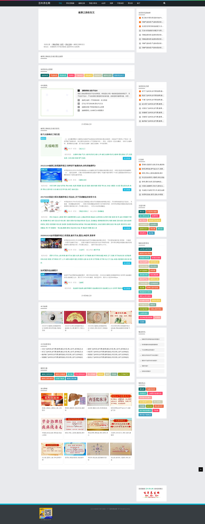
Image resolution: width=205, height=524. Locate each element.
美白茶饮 (153, 266)
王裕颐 (142, 406)
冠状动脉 (120, 221)
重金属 (123, 186)
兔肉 (73, 189)
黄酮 (89, 228)
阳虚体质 (97, 75)
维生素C (63, 221)
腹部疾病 (85, 90)
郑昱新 (80, 259)
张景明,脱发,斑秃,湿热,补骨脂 (152, 194)
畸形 (105, 255)
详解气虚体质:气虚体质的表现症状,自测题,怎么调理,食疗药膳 (163, 22)
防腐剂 (103, 224)
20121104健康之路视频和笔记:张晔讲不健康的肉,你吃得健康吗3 (68, 166)
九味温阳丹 (144, 224)
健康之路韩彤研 (47, 374)
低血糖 (75, 288)
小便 (69, 158)
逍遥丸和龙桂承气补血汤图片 (150, 355)
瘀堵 (126, 259)
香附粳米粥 (144, 275)
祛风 (77, 255)
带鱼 (44, 189)
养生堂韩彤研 (80, 374)
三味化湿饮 (144, 283)
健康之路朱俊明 (47, 378)
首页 (62, 44)
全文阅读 (127, 158)
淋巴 (69, 189)
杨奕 (84, 100)
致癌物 (80, 224)
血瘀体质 (45, 75)
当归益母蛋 (144, 309)
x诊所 (103, 3)
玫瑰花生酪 (156, 258)
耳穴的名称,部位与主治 (94, 103)
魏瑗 (107, 374)
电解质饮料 (151, 389)
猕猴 (114, 221)
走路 (84, 259)
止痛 (60, 255)
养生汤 (142, 212)
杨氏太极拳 (106, 154)
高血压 (55, 217)
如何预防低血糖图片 (49, 270)
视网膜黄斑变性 (103, 221)
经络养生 (143, 233)
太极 (87, 154)
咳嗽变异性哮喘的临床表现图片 (151, 339)
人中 (63, 259)
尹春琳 (156, 410)
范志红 (88, 221)
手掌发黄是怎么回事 (97, 107)
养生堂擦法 (158, 402)
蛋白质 (84, 186)
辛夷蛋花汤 (144, 305)
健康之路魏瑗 (60, 374)
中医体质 (120, 3)
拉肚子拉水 (94, 90)
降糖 (119, 288)
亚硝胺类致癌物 (72, 224)
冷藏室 (112, 186)
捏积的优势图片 (146, 371)
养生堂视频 (70, 3)
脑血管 (85, 228)
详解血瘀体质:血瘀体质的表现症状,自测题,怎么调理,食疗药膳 (163, 35)
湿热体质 (88, 75)
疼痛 (63, 255)
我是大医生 (93, 3)
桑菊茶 (152, 305)
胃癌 (65, 217)
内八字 (107, 259)
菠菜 (113, 217)
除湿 (45, 259)
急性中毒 (113, 224)
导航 (60, 3)
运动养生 (153, 224)
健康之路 (81, 3)
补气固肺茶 (144, 270)
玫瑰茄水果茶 (144, 258)
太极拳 (75, 154)
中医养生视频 (152, 212)
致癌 (53, 221)
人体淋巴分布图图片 (97, 110)
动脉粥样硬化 (72, 217)
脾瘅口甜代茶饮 (152, 287)
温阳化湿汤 (156, 300)
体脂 (115, 259)
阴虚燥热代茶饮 (145, 292)
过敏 (58, 186)
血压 (79, 217)
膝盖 (101, 255)
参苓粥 (152, 270)
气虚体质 (54, 75)
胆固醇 (79, 186)
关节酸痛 (88, 255)
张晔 (54, 186)
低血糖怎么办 (107, 288)
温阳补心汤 (154, 279)
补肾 (51, 186)
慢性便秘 (122, 154)
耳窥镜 (114, 374)
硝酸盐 (43, 228)
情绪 (76, 158)
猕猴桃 (53, 228)
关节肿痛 (96, 259)
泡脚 (111, 3)
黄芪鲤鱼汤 (154, 262)
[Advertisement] (86, 29)
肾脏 (99, 186)
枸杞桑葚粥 (154, 275)
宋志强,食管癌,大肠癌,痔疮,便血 (153, 177)
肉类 (129, 224)
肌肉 (83, 158)
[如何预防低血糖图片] (51, 279)
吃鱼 (66, 189)
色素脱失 (143, 393)
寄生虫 (104, 186)
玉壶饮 (142, 322)
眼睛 (108, 224)
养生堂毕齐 (159, 406)
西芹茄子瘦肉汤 (145, 415)
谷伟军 (114, 288)
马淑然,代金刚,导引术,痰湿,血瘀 (153, 190)
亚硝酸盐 (101, 211)
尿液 (73, 158)
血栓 (121, 217)
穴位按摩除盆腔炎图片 (148, 350)
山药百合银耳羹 (145, 249)
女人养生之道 (144, 216)
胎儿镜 (70, 374)
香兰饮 (149, 406)
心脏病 (60, 217)
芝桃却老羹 (144, 266)
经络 (42, 259)
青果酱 (157, 317)
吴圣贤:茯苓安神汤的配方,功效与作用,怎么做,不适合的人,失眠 (164, 26)
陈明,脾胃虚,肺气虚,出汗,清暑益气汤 (155, 169)
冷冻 (54, 189)
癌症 (51, 217)
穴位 (84, 103)
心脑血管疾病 (86, 217)
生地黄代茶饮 (144, 300)
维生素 (58, 224)
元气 (127, 154)
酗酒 (64, 228)
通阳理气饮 (144, 279)
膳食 (68, 228)
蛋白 (76, 189)
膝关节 (82, 255)
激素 (92, 186)
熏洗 (76, 259)
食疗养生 (143, 220)
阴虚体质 (63, 75)
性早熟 (62, 186)
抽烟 (88, 224)
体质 (65, 158)
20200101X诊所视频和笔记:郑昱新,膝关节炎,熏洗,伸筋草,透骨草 (68, 235)
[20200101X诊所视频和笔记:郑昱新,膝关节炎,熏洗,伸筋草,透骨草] (51, 243)
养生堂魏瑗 (92, 374)
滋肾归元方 (144, 229)
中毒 (85, 224)
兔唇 (74, 186)
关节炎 (55, 255)
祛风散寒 (128, 255)
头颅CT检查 (60, 378)
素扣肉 (142, 389)
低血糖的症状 (97, 288)
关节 (60, 259)
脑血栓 (93, 217)
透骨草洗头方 (119, 75)
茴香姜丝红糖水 (145, 398)
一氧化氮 (59, 228)
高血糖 (80, 288)
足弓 (109, 255)
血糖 (42, 274)
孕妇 (67, 186)
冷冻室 (118, 186)
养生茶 (130, 3)
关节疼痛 (54, 259)
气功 (83, 154)
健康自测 (85, 107)
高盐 (78, 228)
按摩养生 (155, 216)
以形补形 (49, 189)
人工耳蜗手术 (124, 374)
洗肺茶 (71, 75)
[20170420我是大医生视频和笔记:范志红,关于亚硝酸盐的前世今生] (51, 207)
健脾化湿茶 (108, 75)
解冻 (58, 189)
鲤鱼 (70, 186)
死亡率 (48, 228)
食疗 (138, 3)
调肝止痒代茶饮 (145, 296)
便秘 (79, 154)
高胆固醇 (52, 224)
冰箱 (108, 186)
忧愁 (130, 154)
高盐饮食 (73, 228)
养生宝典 (68, 44)
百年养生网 (44, 3)
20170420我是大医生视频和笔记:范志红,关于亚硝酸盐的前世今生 (68, 197)
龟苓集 (151, 233)
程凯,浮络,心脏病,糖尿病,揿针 (152, 173)
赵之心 (43, 138)
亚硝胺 (64, 224)
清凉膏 (142, 287)
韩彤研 (100, 374)
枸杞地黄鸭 (144, 262)
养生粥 (152, 229)
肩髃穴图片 (145, 366)
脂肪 (88, 186)
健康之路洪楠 (71, 378)
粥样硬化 (94, 224)
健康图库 (85, 110)
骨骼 (49, 259)
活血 (111, 259)
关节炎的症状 (119, 255)
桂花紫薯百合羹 (145, 402)
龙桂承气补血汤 (154, 220)
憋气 (80, 158)
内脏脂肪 (121, 259)
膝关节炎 (97, 250)
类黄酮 (45, 221)
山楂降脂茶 (144, 313)
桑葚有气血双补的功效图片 (149, 360)
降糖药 (89, 288)
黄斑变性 (124, 224)
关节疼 (102, 259)
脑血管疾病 (81, 221)
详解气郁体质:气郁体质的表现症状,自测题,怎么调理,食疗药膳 (163, 47)
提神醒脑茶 (154, 283)
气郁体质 (79, 75)
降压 (49, 221)
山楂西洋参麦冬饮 (155, 393)
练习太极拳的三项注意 (50, 134)
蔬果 (118, 224)
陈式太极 (94, 154)
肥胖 (51, 255)
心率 (99, 154)
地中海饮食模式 (145, 410)
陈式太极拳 (114, 154)
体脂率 (71, 259)
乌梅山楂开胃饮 (156, 309)
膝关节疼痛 (96, 255)
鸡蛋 (109, 217)
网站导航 (56, 44)
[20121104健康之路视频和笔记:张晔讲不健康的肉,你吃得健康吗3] (51, 175)
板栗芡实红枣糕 (145, 253)
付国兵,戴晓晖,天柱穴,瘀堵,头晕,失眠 (155, 186)
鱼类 (127, 186)
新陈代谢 (73, 221)
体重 (67, 259)
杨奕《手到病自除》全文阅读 (96, 100)
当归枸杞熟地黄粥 (146, 317)
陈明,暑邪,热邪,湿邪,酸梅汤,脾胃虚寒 (155, 182)
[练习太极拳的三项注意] (51, 146)
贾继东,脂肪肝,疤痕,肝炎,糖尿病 (153, 164)
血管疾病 (99, 217)
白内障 (105, 217)
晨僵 (112, 255)
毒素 (95, 186)
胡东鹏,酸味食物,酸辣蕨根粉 (150, 344)
